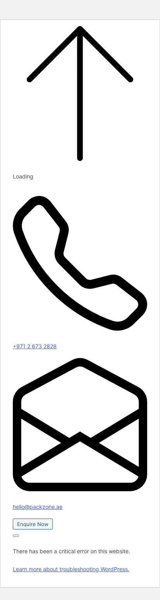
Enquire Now (33, 524)
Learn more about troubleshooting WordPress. (71, 569)
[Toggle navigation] (16, 536)
